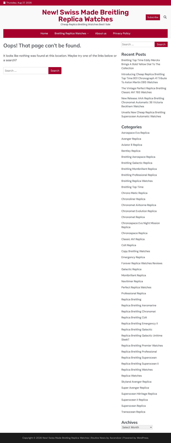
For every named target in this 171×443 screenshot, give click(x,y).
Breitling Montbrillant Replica (139, 169)
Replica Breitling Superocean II (140, 363)
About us (100, 33)
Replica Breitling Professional (139, 351)
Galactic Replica (131, 269)
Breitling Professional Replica (139, 175)
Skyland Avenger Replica (136, 381)
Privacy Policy (121, 33)
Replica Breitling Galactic (136, 329)
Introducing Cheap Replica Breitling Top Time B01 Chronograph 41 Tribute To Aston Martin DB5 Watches (144, 78)
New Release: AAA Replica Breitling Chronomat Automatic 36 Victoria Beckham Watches (142, 102)
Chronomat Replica (133, 217)
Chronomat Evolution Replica (139, 211)
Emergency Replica (133, 257)
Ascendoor (115, 437)
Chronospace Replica (134, 233)
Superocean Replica (133, 406)
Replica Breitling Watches (137, 369)
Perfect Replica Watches (136, 287)
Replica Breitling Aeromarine (138, 305)
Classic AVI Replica (133, 239)
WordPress (142, 437)
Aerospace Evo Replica (135, 133)
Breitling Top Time (132, 187)
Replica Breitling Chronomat (138, 311)
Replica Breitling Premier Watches (142, 345)
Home (44, 33)
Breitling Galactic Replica (136, 163)
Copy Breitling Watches (135, 251)
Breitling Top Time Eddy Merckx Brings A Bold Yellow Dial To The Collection (140, 64)
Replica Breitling (131, 299)
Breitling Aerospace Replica (138, 157)
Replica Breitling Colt (134, 317)
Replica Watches (131, 375)
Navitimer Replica (132, 281)
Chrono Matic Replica (134, 193)
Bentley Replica (130, 151)
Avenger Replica (131, 139)
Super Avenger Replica (135, 387)
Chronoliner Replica (133, 199)
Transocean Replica (133, 412)
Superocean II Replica (134, 400)
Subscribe (152, 17)
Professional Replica (133, 293)
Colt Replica (128, 245)
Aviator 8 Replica (131, 145)
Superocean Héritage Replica (139, 393)
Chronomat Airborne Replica (138, 205)
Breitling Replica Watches (70, 33)
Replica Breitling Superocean (139, 357)
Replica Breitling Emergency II (139, 323)
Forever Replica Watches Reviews (141, 263)
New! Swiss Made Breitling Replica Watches (85, 15)
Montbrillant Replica (133, 275)
